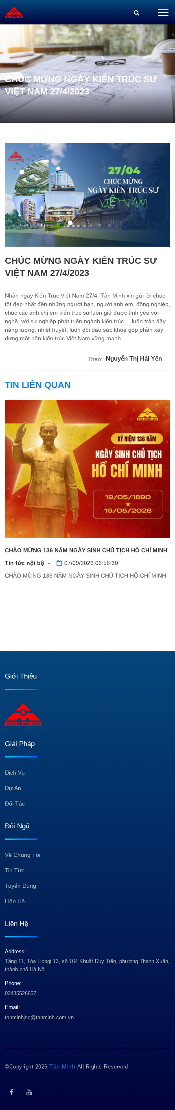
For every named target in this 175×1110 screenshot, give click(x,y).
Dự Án (13, 788)
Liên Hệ (15, 901)
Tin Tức (14, 870)
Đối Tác (15, 803)
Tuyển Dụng (20, 885)
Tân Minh (63, 1066)
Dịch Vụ (15, 772)
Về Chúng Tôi (22, 855)
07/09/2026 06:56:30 (91, 563)
